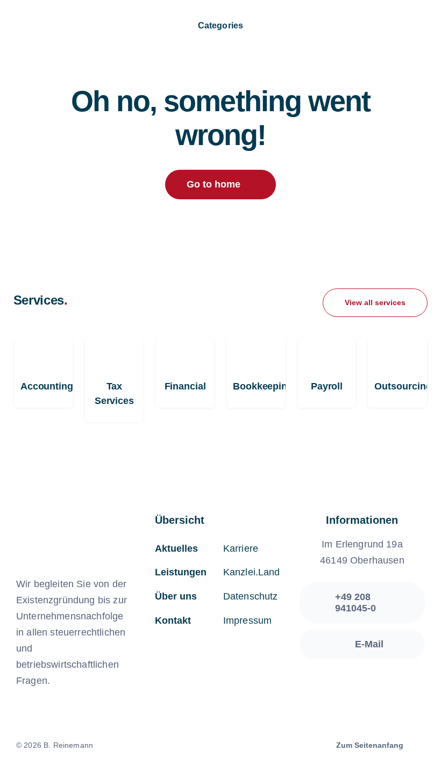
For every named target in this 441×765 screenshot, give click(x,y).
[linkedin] (239, 745)
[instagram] (220, 745)
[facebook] (202, 745)
